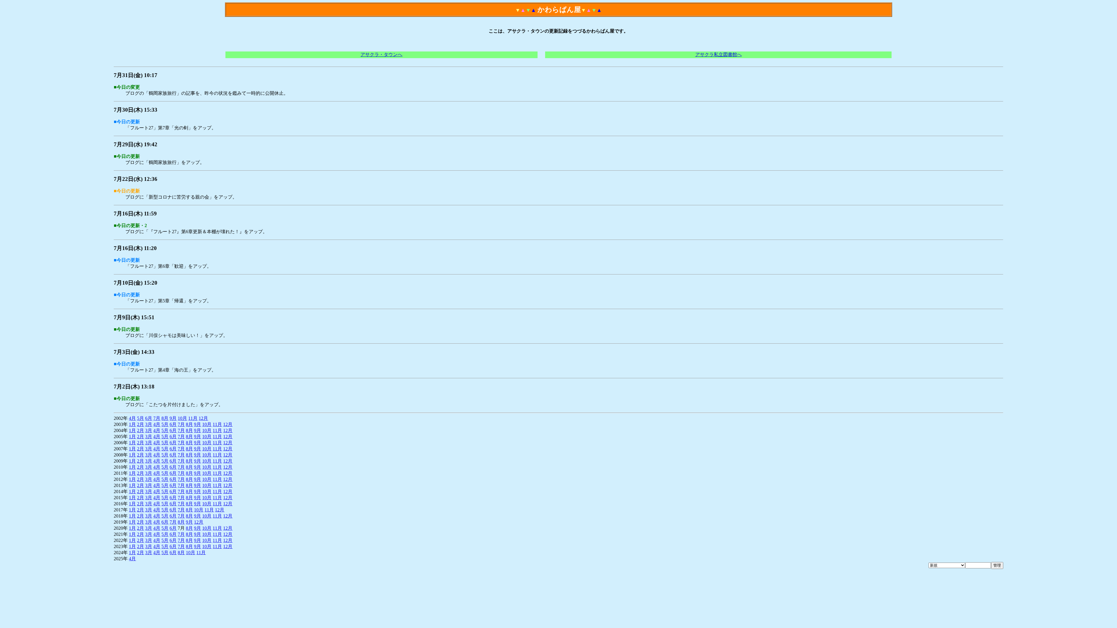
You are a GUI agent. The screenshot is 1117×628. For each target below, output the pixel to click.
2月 (140, 424)
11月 (193, 418)
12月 (203, 418)
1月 (132, 424)
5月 (140, 418)
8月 (164, 418)
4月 (132, 418)
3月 (148, 424)
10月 (182, 418)
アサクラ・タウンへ (381, 54)
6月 (148, 418)
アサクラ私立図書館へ (718, 54)
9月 (173, 418)
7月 (156, 418)
